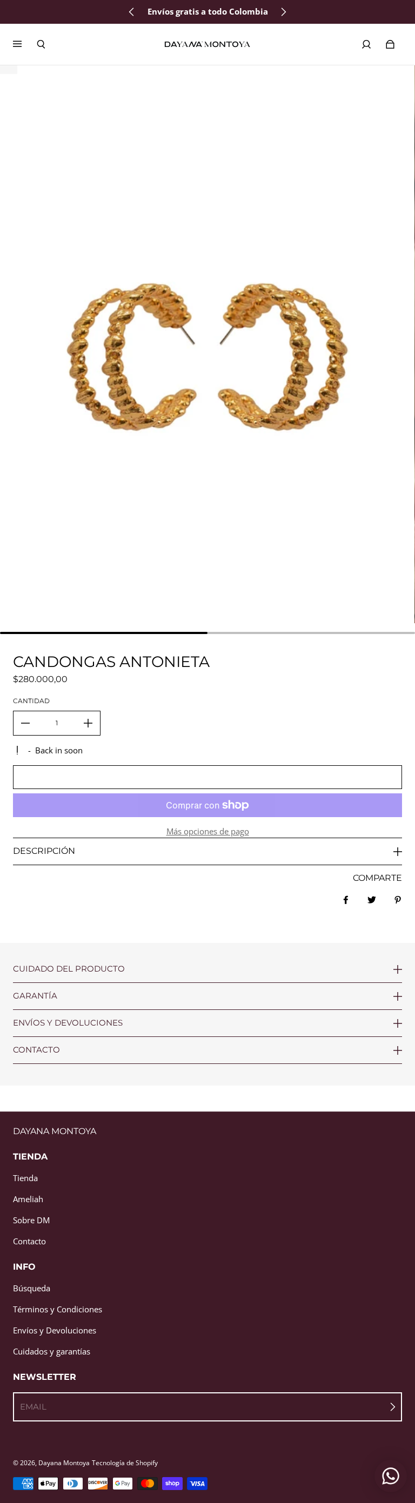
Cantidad (31, 701)
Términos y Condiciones (57, 1309)
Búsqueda (31, 1288)
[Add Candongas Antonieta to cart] (207, 777)
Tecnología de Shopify (125, 1462)
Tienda (25, 1178)
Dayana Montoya (64, 1462)
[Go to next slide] (283, 12)
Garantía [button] (35, 995)
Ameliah (28, 1199)
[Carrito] (390, 44)
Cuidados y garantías (51, 1351)
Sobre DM (31, 1220)
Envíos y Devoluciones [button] (68, 1022)
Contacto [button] (36, 1049)
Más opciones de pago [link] (207, 831)
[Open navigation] (25, 44)
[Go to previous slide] (132, 12)
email (33, 1406)
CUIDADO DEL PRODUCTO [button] (69, 969)
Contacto (29, 1241)
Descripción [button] (44, 851)
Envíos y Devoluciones (54, 1330)
